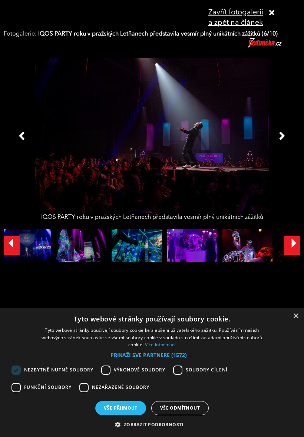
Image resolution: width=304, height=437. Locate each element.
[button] (152, 355)
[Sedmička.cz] (274, 46)
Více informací (160, 344)
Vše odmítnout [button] (180, 408)
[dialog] (152, 372)
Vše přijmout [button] (121, 408)
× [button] (295, 316)
